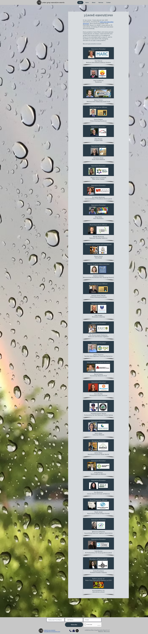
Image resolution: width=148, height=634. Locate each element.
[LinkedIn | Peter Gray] (77, 630)
